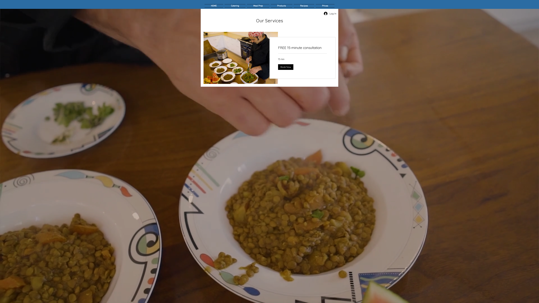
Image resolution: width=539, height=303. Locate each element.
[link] (302, 48)
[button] (285, 67)
